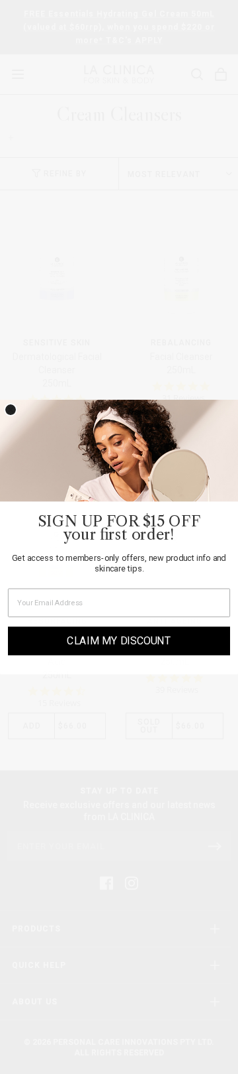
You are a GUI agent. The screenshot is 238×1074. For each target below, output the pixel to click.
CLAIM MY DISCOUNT (119, 640)
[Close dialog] (10, 409)
